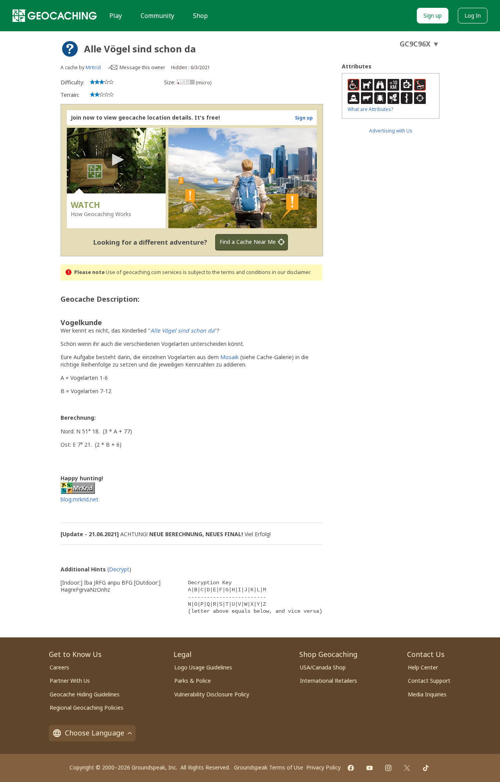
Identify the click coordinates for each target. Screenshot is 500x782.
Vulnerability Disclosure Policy (211, 694)
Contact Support (429, 680)
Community (157, 15)
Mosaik (229, 357)
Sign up (432, 15)
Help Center (423, 667)
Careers (59, 667)
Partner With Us (70, 680)
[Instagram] (388, 768)
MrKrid (93, 67)
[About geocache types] (70, 48)
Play (115, 15)
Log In (472, 15)
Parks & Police (192, 680)
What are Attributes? (370, 109)
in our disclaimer (291, 272)
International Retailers (328, 680)
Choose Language (94, 732)
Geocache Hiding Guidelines (85, 694)
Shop (200, 15)
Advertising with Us (390, 130)
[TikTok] (425, 768)
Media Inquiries (427, 694)
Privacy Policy (323, 767)
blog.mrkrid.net (79, 499)
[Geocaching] (54, 15)
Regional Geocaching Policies (86, 707)
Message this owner (142, 67)
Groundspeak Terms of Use (268, 767)
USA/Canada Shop (323, 667)
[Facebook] (350, 768)
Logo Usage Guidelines (203, 667)
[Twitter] (407, 768)
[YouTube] (369, 768)
